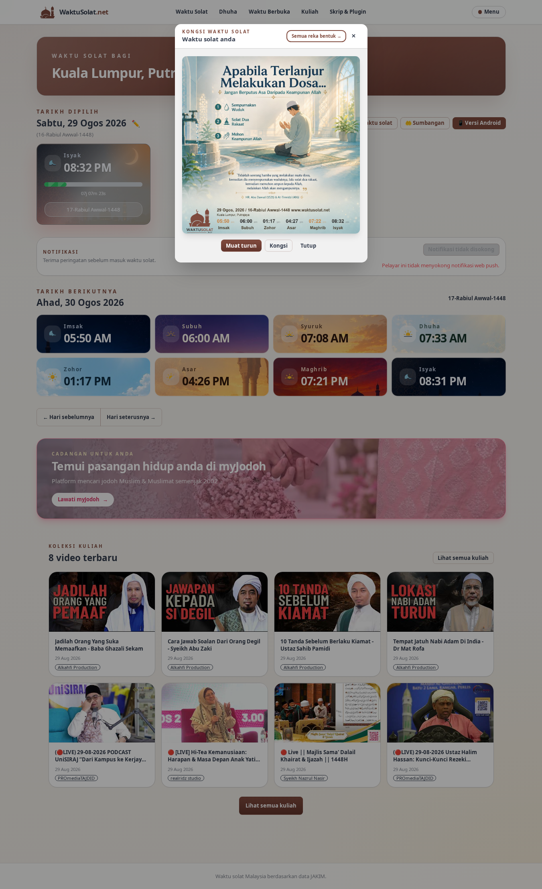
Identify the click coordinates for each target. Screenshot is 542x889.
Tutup (308, 245)
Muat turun (241, 245)
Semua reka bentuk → (316, 36)
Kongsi (279, 245)
